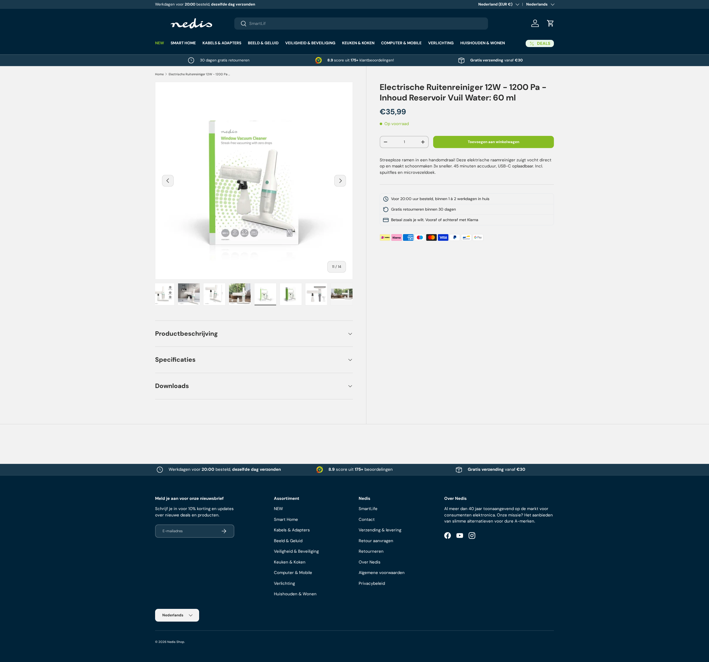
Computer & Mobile (401, 42)
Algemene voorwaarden (382, 572)
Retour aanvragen (376, 541)
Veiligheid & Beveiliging (310, 42)
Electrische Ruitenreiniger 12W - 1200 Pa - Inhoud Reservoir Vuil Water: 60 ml (200, 74)
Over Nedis (370, 562)
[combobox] (361, 23)
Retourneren (371, 551)
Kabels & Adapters (221, 42)
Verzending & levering (380, 530)
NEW (159, 42)
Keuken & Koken (358, 42)
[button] (550, 23)
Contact (367, 519)
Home (159, 74)
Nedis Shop (175, 642)
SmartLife (368, 508)
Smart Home (183, 42)
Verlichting (441, 42)
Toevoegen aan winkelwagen (493, 141)
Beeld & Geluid (263, 42)
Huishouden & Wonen (482, 42)
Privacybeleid (372, 583)
